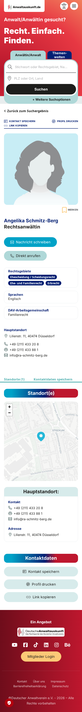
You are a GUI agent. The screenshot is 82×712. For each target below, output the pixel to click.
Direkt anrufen (28, 256)
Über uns (39, 681)
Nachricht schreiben (33, 242)
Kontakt (22, 681)
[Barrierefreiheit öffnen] (64, 6)
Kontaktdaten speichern (53, 379)
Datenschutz (60, 686)
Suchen (41, 89)
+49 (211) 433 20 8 (24, 344)
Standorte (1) (14, 379)
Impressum (58, 681)
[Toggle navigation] (74, 6)
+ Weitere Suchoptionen (51, 99)
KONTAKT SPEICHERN (22, 121)
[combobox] (41, 67)
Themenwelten (59, 55)
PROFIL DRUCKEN (67, 121)
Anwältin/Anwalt (28, 55)
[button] (41, 436)
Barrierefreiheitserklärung (29, 686)
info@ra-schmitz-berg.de (28, 355)
